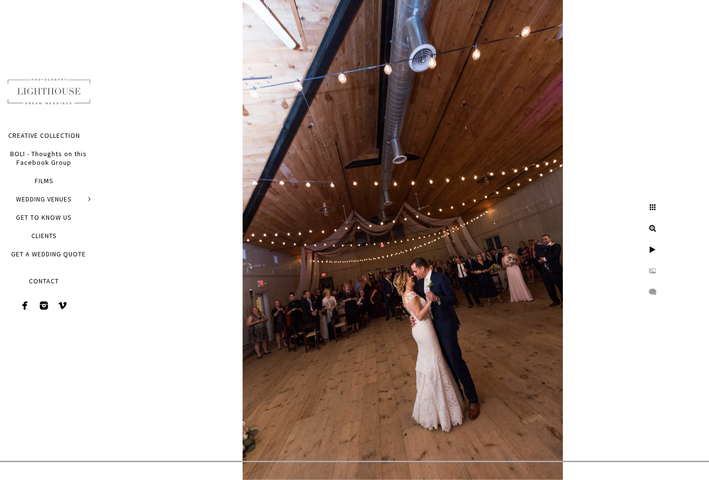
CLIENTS (44, 235)
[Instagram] (44, 305)
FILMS (44, 180)
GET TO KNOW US (44, 217)
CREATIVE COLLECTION (44, 135)
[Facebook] (25, 305)
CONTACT (44, 281)
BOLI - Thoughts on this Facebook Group (48, 158)
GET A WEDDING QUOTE (48, 254)
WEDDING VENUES (44, 199)
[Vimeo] (63, 305)
